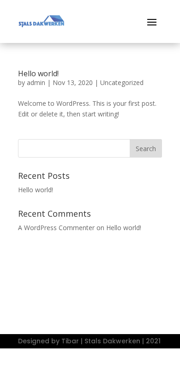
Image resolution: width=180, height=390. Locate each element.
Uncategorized (122, 82)
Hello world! (38, 73)
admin (36, 82)
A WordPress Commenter (56, 227)
